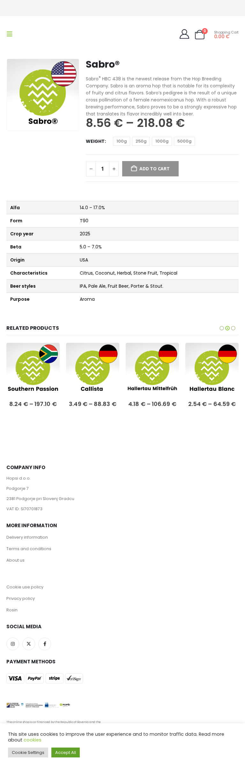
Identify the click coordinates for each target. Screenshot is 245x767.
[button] (11, 34)
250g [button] (141, 141)
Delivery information (27, 537)
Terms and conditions (28, 549)
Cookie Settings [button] (28, 752)
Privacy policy (20, 598)
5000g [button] (184, 141)
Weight (95, 141)
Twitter (28, 644)
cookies (32, 740)
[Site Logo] (32, 34)
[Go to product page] (33, 369)
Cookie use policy (24, 587)
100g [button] (121, 141)
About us (15, 560)
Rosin (12, 610)
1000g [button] (161, 141)
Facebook (44, 644)
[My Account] (184, 34)
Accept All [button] (65, 752)
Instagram (12, 644)
